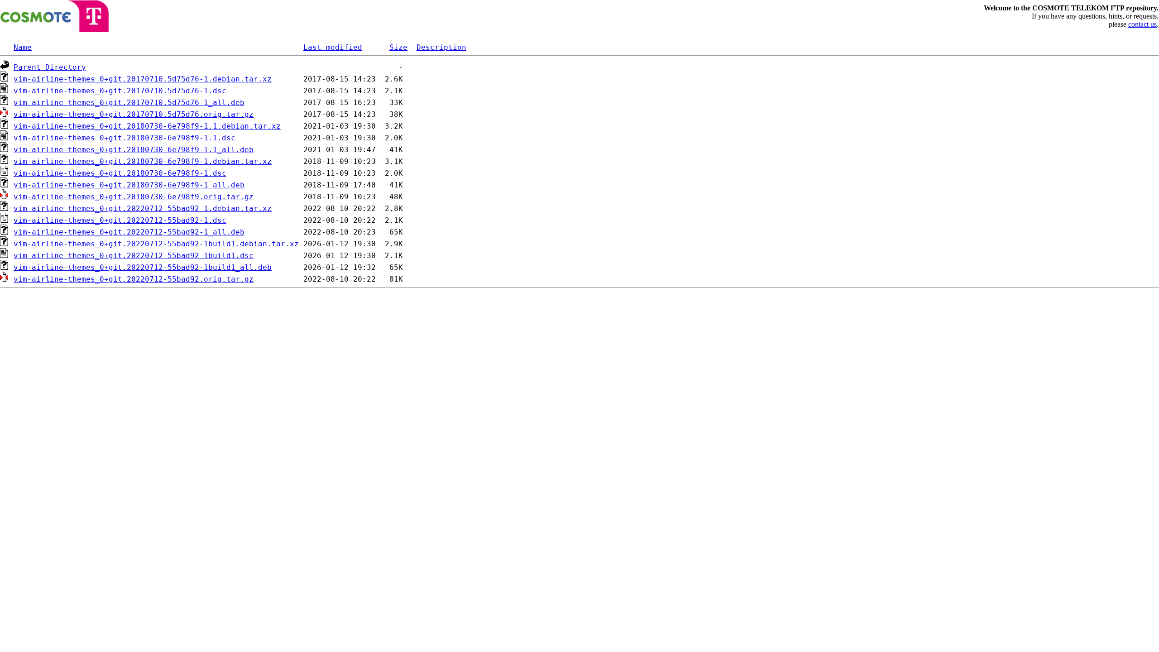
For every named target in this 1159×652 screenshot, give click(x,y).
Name (23, 47)
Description (441, 47)
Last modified (332, 47)
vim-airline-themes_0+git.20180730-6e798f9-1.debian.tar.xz (143, 161)
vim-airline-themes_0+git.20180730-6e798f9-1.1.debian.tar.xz (147, 126)
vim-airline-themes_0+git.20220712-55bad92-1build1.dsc (134, 255)
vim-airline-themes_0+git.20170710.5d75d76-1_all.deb (129, 102)
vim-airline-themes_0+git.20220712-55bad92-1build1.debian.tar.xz (156, 244)
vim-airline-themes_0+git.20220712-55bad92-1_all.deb (129, 232)
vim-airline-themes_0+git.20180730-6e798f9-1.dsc (120, 173)
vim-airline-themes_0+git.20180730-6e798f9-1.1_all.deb (134, 149)
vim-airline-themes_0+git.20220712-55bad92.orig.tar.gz (134, 279)
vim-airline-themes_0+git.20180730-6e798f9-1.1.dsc (124, 138)
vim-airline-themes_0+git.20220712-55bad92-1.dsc (120, 220)
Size (398, 47)
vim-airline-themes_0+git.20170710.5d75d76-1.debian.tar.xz (143, 79)
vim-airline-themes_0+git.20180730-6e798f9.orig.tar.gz (134, 196)
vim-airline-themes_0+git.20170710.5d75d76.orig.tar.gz (134, 114)
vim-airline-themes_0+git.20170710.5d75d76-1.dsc (120, 90)
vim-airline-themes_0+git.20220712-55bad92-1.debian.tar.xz (143, 208)
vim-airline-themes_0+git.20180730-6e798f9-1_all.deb (129, 185)
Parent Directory (50, 67)
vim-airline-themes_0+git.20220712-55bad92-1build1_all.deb (143, 267)
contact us (1142, 24)
